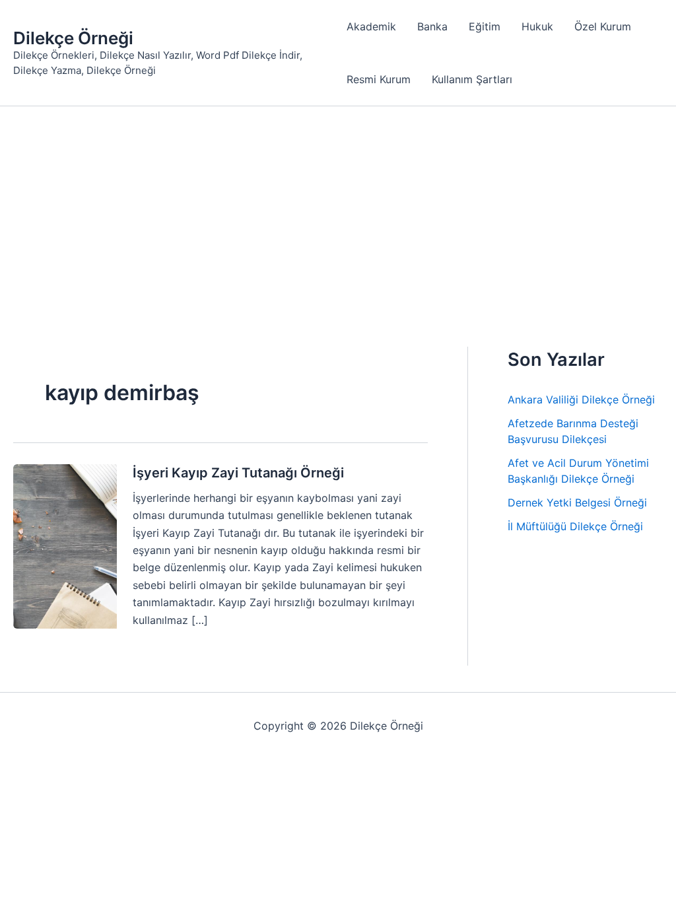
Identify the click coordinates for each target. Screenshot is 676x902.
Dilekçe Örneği (73, 38)
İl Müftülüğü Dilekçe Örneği (575, 526)
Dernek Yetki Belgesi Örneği (577, 502)
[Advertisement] (338, 205)
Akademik (371, 26)
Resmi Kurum (379, 79)
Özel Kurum (602, 26)
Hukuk (537, 26)
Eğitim (484, 26)
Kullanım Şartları (472, 79)
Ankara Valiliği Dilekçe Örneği (581, 399)
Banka (432, 26)
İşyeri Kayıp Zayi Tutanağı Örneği (238, 473)
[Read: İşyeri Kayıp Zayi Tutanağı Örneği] (65, 545)
